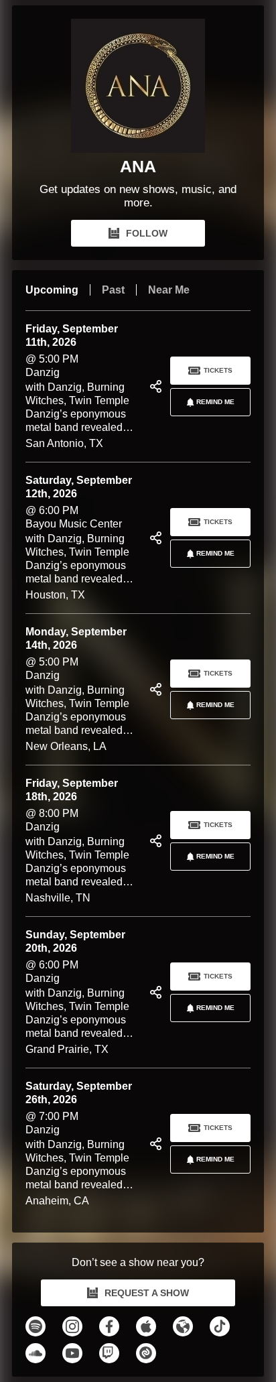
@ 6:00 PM (82, 538)
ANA (138, 166)
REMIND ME (215, 401)
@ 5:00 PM (82, 386)
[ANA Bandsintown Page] (138, 86)
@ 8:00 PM (82, 841)
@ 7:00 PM (82, 1144)
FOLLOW (146, 233)
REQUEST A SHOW (147, 1292)
